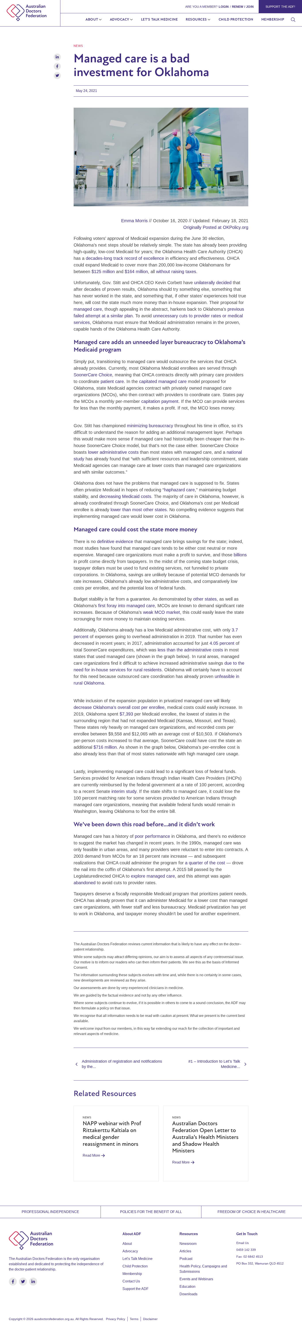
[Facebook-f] (13, 1282)
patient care (112, 381)
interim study (123, 791)
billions (240, 554)
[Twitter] (23, 1282)
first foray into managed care (126, 605)
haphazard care (179, 489)
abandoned (85, 882)
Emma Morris (134, 220)
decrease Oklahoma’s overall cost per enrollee (119, 707)
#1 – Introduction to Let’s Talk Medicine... (214, 1064)
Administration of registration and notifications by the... (122, 1064)
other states (205, 599)
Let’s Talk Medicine (159, 19)
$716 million (105, 747)
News (78, 46)
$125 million (103, 271)
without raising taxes (176, 271)
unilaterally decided (212, 282)
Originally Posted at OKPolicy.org (215, 227)
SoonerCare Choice (93, 374)
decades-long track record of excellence (125, 258)
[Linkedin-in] (33, 1282)
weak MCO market (161, 612)
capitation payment (159, 401)
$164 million (136, 271)
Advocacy (119, 19)
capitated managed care (163, 381)
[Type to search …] (293, 20)
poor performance (152, 836)
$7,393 (126, 714)
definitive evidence (115, 541)
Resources (196, 19)
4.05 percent (222, 643)
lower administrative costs (113, 452)
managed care (88, 309)
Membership (272, 19)
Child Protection (236, 19)
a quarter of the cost (205, 862)
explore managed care (153, 876)
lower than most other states (139, 509)
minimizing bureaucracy (150, 425)
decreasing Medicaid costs (125, 496)
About (92, 19)
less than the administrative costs (190, 649)
